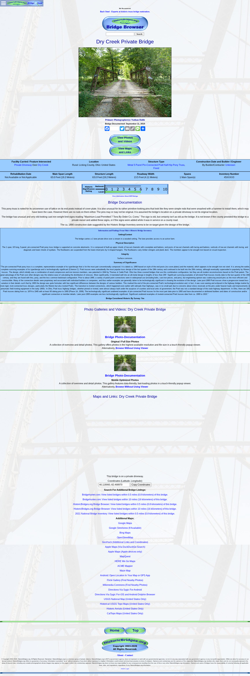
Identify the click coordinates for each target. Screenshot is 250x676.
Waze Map (125, 570)
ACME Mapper (125, 566)
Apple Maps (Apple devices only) (125, 551)
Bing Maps (125, 532)
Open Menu (3, 3)
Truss (181, 165)
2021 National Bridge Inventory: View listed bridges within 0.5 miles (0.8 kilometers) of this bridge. (125, 513)
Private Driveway (23, 165)
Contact (129, 655)
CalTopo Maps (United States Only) (125, 613)
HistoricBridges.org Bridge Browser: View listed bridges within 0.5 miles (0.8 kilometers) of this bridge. (125, 504)
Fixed (156, 168)
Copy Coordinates (141, 484)
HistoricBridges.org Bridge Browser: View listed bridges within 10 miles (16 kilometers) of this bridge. (125, 509)
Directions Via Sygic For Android (125, 589)
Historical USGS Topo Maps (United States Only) (125, 604)
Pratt (160, 165)
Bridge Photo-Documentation (125, 337)
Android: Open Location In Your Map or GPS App (125, 575)
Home (114, 630)
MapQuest (125, 556)
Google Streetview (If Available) (125, 528)
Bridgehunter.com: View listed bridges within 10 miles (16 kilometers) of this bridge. (125, 499)
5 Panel (138, 165)
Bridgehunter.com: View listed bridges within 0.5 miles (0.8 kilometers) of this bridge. (125, 494)
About (120, 655)
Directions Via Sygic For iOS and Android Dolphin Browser (125, 594)
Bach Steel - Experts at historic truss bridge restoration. (125, 12)
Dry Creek (43, 165)
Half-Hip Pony (171, 165)
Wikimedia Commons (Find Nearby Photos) (125, 585)
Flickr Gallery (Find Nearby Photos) (125, 580)
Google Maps (125, 523)
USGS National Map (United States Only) (125, 599)
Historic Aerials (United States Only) (125, 608)
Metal (130, 165)
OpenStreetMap (125, 537)
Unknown (230, 165)
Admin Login (125, 668)
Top (135, 630)
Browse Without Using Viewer (132, 348)
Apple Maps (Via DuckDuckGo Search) (125, 547)
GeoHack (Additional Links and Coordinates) (125, 542)
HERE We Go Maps (125, 561)
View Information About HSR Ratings (125, 196)
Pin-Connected (150, 165)
